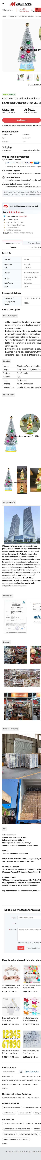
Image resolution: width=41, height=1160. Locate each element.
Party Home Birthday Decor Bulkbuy (16, 1139)
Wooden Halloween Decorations (12, 1080)
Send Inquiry (22, 120)
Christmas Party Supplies (28, 1134)
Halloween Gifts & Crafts (12, 1107)
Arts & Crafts (12, 16)
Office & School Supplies (30, 1084)
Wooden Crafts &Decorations (12, 1084)
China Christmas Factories (13, 1123)
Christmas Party (9, 1134)
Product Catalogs (33, 1072)
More (4, 1143)
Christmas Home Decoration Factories (17, 1129)
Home (4, 16)
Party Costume (9, 1113)
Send (21, 948)
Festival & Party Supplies (25, 16)
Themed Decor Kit (25, 1113)
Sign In (5, 233)
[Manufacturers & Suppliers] (20, 4)
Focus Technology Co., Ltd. (28, 1151)
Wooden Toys (6, 1076)
